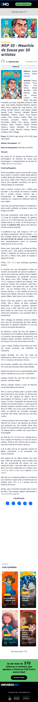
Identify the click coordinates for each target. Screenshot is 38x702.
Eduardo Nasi (14, 62)
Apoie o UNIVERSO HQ (23, 4)
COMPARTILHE (15, 66)
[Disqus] (19, 535)
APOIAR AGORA (19, 677)
